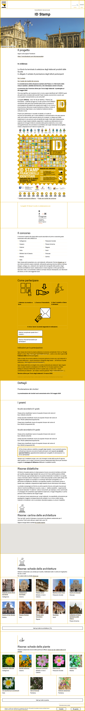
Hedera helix (73, 668)
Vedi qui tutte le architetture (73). (42, 628)
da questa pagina (40, 522)
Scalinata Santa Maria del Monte (8, 593)
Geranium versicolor (42, 668)
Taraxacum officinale (8, 668)
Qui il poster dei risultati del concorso (28, 81)
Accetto (61, 709)
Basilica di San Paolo (59, 593)
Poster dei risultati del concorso (47, 198)
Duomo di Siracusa (75, 593)
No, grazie (75, 709)
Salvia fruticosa (34, 690)
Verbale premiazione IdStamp (27, 198)
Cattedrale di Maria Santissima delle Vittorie (75, 617)
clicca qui (35, 576)
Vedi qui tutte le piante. (42, 700)
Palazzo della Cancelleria (40, 616)
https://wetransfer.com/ (56, 370)
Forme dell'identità (38, 10)
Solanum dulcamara (64, 690)
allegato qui (61, 262)
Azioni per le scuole (46, 10)
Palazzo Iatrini (40, 593)
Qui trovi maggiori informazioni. (21, 709)
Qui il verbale (21, 78)
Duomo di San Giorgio (8, 615)
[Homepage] (3, 4)
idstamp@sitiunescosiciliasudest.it (34, 362)
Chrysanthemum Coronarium (10, 690)
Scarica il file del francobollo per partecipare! (28, 340)
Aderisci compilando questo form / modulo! (29, 333)
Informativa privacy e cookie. (64, 705)
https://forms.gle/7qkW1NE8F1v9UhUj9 (38, 354)
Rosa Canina (56, 668)
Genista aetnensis (24, 668)
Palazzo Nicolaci (24, 615)
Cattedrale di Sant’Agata (22, 593)
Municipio (56, 615)
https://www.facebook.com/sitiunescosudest (30, 56)
